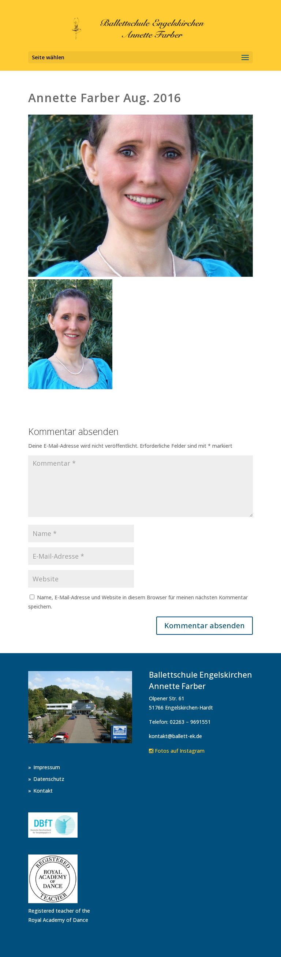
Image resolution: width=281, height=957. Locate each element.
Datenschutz (48, 778)
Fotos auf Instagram (179, 750)
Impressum (46, 767)
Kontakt (43, 790)
